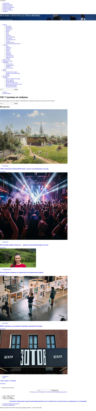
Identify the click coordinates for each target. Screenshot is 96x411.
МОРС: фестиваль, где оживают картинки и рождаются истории (21, 326)
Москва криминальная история (14, 84)
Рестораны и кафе (7, 61)
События (5, 45)
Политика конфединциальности (11, 403)
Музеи (7, 31)
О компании (6, 3)
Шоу (4, 377)
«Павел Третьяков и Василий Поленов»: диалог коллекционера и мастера (24, 169)
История (5, 77)
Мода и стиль (6, 59)
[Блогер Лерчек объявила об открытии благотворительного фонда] (18, 267)
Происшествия (10, 57)
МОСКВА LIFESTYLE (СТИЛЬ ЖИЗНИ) (20, 15)
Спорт (4, 69)
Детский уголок (10, 42)
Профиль (5, 11)
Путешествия (9, 68)
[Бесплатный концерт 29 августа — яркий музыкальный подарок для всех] (34, 239)
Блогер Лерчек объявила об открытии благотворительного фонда (21, 272)
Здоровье (8, 53)
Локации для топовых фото (13, 73)
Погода (8, 58)
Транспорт (8, 54)
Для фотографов (7, 8)
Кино (7, 32)
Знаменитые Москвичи (12, 82)
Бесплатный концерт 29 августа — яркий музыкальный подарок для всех (24, 245)
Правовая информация (9, 405)
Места (4, 70)
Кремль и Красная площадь (13, 78)
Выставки (8, 26)
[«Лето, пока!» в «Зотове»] (34, 374)
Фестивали (9, 27)
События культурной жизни (13, 43)
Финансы (8, 51)
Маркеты (8, 30)
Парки (7, 74)
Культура (8, 49)
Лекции (8, 41)
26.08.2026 (2, 247)
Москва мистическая (11, 85)
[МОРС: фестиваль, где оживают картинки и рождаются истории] (34, 320)
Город (7, 46)
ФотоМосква (6, 76)
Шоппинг (8, 66)
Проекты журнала (7, 4)
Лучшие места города (11, 72)
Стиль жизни (9, 64)
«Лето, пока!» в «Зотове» (8, 380)
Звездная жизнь (10, 65)
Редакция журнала (7, 6)
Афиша (5, 24)
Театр (7, 34)
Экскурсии (9, 38)
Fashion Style (9, 28)
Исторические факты (11, 86)
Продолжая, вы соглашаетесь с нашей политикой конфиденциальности (49, 392)
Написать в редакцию (8, 7)
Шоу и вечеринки (10, 37)
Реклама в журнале (8, 10)
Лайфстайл (6, 62)
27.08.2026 (2, 171)
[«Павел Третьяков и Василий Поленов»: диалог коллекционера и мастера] (34, 163)
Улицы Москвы (10, 81)
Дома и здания (9, 80)
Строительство (10, 55)
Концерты (8, 35)
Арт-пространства (10, 39)
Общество (8, 47)
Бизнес (8, 50)
